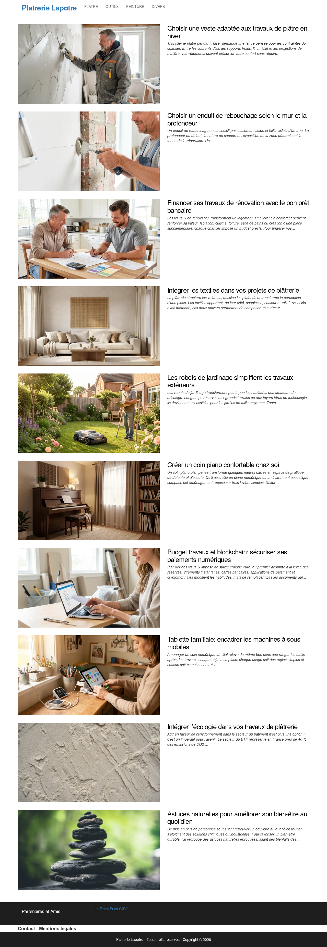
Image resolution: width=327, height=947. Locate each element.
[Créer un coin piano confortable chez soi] (89, 500)
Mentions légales (57, 928)
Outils (112, 6)
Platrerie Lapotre (49, 7)
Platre (91, 6)
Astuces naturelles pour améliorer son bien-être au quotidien (237, 817)
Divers (158, 6)
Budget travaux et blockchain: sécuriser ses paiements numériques (227, 555)
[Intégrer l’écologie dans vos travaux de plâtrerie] (89, 761)
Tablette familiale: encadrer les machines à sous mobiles (233, 642)
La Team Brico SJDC (111, 908)
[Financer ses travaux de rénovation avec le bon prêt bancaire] (89, 238)
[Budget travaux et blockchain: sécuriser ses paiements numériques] (89, 587)
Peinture (135, 6)
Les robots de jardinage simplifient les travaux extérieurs (230, 380)
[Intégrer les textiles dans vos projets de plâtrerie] (89, 325)
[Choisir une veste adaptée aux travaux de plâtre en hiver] (89, 63)
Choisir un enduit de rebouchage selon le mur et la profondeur (236, 118)
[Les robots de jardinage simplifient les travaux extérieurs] (89, 412)
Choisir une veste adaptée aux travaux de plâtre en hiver (237, 31)
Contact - (28, 928)
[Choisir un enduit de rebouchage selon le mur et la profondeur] (89, 150)
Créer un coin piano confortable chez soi (223, 464)
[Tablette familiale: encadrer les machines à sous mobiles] (89, 674)
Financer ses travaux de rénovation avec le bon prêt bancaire (238, 206)
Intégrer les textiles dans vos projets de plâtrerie (233, 289)
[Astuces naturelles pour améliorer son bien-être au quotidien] (89, 849)
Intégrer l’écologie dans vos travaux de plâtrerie (232, 726)
